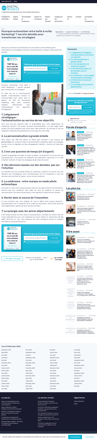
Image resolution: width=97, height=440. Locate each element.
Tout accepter (75, 437)
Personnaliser (89, 437)
